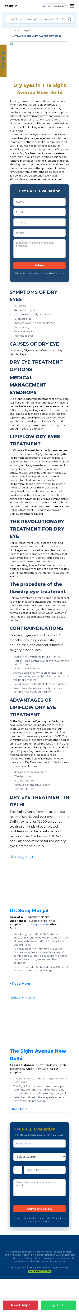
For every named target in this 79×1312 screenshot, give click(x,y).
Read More (21, 984)
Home (15, 30)
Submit (39, 265)
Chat (61, 1305)
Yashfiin (11, 6)
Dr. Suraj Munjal (29, 910)
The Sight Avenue (39, 924)
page (26, 30)
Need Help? (20, 1305)
